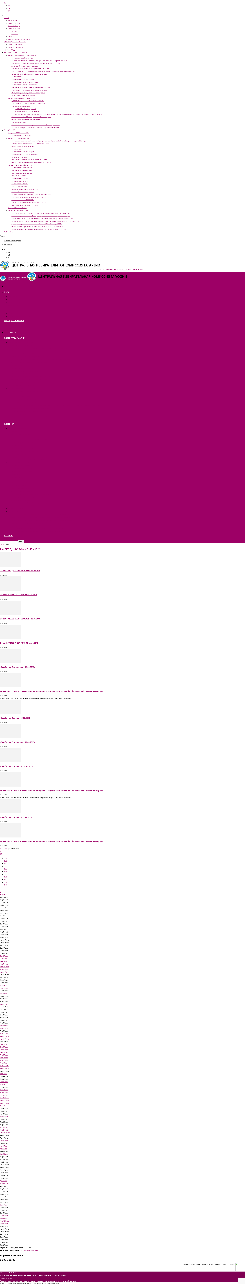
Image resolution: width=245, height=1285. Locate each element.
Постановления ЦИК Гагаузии (21, 168)
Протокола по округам (19, 186)
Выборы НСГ (9, 130)
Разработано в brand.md (7, 1278)
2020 (5, 871)
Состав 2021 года (14, 26)
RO (9, 5)
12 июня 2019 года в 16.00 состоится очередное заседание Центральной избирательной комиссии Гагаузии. (51, 841)
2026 (5, 858)
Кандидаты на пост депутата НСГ (23, 170)
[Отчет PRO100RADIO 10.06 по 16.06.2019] (10, 590)
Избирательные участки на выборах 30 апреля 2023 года (31, 69)
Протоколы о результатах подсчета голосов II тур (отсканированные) (35, 127)
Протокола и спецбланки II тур (22, 58)
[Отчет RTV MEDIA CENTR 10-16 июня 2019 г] (10, 638)
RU (5, 3)
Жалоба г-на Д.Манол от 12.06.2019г (16, 766)
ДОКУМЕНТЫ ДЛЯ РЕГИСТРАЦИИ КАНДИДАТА (28, 103)
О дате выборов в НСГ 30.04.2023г (23, 146)
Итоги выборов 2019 (18, 122)
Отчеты (14, 31)
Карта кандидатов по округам (21, 173)
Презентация (12, 20)
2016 (5, 882)
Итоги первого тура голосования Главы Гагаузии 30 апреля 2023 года (35, 63)
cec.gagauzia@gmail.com (29, 1250)
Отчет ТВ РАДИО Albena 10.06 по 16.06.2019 (20, 570)
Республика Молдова (12, 241)
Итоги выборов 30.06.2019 (20, 106)
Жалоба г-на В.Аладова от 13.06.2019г (17, 742)
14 (6, 849)
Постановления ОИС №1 (19, 178)
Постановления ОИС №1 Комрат (22, 79)
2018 (5, 877)
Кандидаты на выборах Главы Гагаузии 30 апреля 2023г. (31, 87)
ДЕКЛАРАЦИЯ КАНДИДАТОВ (25, 109)
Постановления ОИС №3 (19, 184)
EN (9, 8)
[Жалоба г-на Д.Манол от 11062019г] (10, 813)
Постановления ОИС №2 (19, 181)
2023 (5, 863)
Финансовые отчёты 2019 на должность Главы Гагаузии (31, 117)
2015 (5, 885)
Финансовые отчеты (18, 176)
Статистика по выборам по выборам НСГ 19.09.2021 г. (30, 197)
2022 (5, 866)
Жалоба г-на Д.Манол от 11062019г (16, 817)
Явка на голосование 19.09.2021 (22, 200)
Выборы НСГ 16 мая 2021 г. (17, 208)
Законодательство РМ (15, 47)
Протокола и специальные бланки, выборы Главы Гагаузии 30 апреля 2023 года (39, 61)
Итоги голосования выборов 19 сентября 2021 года (29, 202)
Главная (2, 544)
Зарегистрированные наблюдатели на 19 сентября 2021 (31, 194)
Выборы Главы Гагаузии (15, 52)
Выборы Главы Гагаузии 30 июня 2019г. (21, 98)
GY (9, 11)
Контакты (11, 36)
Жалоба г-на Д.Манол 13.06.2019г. (15, 718)
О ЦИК (6, 18)
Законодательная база (15, 42)
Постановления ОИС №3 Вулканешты (24, 85)
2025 (5, 861)
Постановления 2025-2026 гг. (21, 135)
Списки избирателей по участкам (22, 192)
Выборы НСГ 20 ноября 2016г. (18, 210)
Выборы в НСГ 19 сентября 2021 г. (20, 165)
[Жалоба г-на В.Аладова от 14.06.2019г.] (10, 663)
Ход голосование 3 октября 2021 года (24, 205)
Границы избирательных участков (27, 111)
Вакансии (14, 34)
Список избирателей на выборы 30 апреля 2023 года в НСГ (31, 162)
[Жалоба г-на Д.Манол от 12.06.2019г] (10, 762)
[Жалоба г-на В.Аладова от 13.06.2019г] (10, 738)
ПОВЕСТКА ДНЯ (10, 50)
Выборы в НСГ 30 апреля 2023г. (19, 138)
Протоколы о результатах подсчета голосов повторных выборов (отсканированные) (40, 213)
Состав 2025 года (14, 23)
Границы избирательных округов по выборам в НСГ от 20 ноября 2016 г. (36, 224)
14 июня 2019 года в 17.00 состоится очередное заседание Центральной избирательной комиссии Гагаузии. (51, 691)
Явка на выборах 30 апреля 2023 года (24, 66)
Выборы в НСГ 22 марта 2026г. (18, 133)
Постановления (16, 77)
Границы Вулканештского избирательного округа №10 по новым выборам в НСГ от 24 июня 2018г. (45, 221)
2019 (1, 854)
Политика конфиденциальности (19, 39)
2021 (5, 869)
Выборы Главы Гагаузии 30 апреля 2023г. (22, 55)
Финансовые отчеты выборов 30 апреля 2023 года (29, 90)
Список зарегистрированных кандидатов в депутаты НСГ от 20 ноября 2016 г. (38, 226)
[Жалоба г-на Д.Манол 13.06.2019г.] (10, 714)
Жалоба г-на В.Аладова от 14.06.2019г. (18, 667)
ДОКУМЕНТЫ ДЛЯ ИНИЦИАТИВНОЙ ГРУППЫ (27, 101)
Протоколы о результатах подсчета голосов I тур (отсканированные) (35, 125)
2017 (5, 879)
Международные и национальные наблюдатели (28, 93)
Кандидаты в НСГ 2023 (19, 157)
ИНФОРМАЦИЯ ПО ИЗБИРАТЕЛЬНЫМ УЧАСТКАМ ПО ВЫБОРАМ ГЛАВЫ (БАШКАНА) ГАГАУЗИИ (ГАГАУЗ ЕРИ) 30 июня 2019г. (58, 114)
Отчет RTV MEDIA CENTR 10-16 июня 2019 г (20, 643)
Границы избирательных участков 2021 (25, 189)
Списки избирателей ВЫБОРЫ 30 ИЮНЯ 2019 (27, 119)
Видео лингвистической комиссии (23, 95)
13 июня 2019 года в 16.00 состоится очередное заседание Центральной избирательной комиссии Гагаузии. (51, 790)
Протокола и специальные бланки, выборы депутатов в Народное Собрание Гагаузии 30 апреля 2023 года (48, 141)
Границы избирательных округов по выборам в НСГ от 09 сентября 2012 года (38, 229)
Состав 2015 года (14, 28)
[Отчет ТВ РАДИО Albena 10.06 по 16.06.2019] (10, 566)
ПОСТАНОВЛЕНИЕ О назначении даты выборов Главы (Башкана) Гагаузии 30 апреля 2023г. (43, 71)
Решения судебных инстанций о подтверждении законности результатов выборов (40, 216)
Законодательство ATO (16, 44)
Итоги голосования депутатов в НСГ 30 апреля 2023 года (31, 144)
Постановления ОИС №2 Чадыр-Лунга (24, 82)
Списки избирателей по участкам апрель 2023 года (29, 74)
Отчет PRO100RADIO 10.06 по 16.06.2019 (18, 594)
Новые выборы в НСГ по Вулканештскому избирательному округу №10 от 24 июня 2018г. (42, 218)
